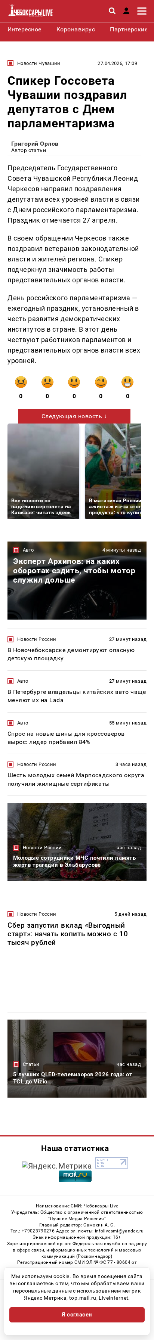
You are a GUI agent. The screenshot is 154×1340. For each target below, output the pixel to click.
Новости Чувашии (39, 63)
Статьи (31, 1064)
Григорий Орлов (35, 143)
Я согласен (77, 1314)
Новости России (36, 639)
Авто (28, 550)
